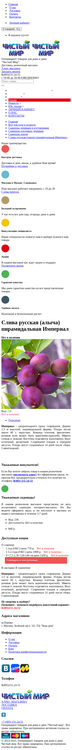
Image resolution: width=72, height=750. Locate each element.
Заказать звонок (10, 71)
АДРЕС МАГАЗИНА (14, 701)
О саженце (7, 544)
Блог (11, 648)
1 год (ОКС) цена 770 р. (29, 548)
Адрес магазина (10, 68)
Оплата (12, 645)
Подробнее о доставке (14, 166)
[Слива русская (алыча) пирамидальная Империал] (36, 408)
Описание (14, 420)
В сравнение (22, 567)
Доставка (13, 642)
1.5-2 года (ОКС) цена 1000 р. (33, 551)
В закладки (8, 567)
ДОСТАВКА (9, 704)
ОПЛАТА (7, 708)
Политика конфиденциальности (27, 651)
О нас (11, 639)
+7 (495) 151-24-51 (12, 721)
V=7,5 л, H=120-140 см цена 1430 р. (37, 555)
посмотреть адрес (25, 474)
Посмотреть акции (12, 265)
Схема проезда (10, 191)
